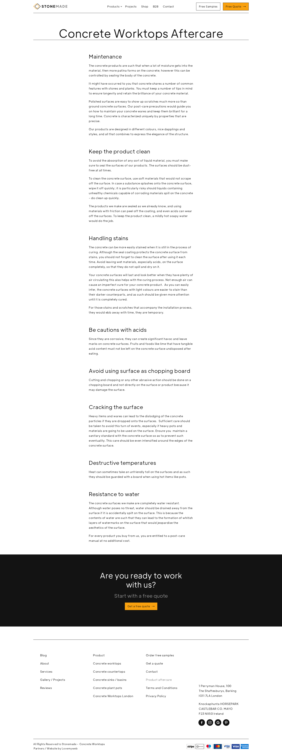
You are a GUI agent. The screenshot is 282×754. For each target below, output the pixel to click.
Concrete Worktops (92, 744)
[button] (115, 6)
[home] (51, 6)
